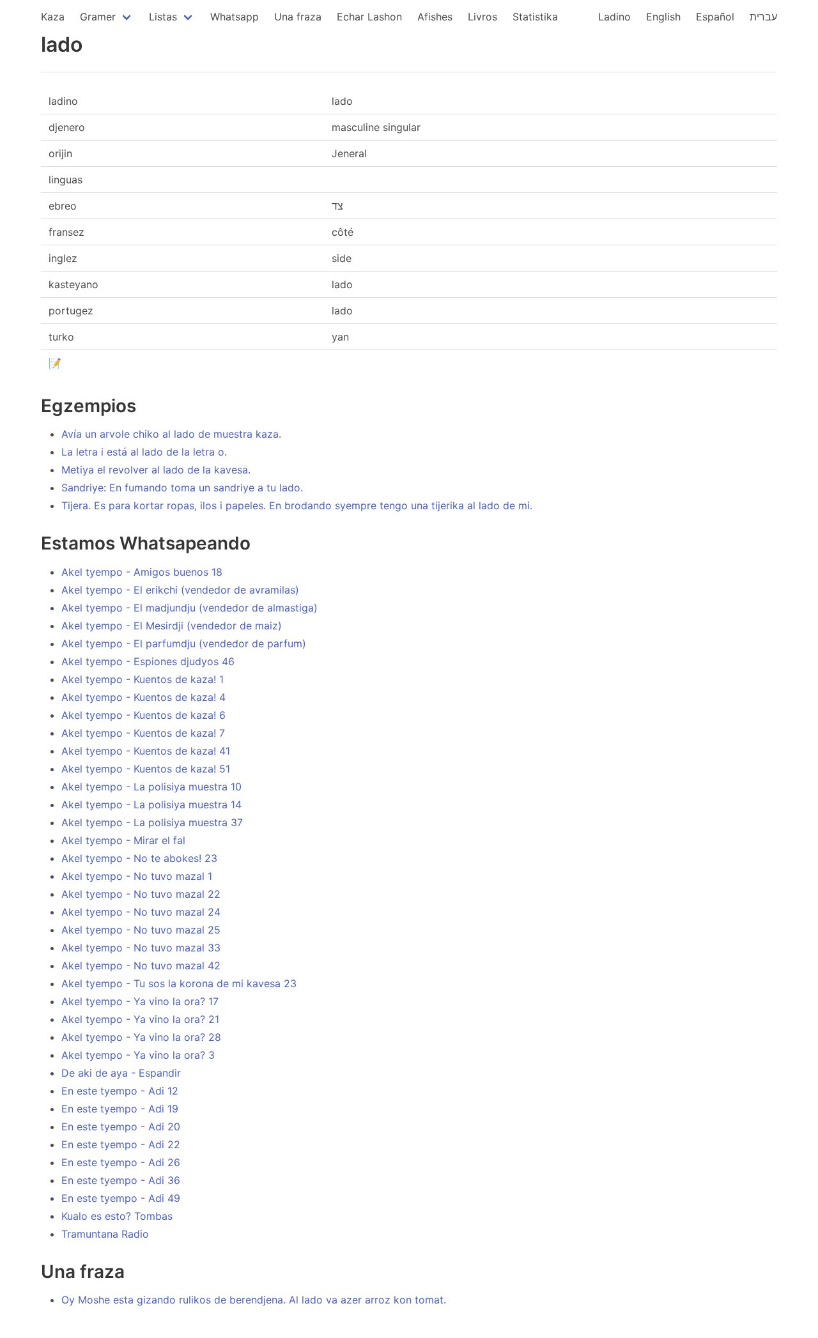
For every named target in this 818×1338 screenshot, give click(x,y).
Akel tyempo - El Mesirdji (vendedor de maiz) (171, 625)
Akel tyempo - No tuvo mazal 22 (140, 894)
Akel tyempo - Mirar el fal (123, 840)
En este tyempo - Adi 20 (120, 1126)
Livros (482, 16)
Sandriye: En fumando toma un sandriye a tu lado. (182, 487)
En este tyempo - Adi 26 (120, 1162)
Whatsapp (234, 16)
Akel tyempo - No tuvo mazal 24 (140, 911)
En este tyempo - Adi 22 (120, 1144)
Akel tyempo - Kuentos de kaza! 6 (143, 715)
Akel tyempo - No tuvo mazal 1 (136, 876)
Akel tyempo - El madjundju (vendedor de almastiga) (189, 607)
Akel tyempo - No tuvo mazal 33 (140, 947)
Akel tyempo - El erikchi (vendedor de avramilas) (180, 589)
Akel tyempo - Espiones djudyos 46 (148, 661)
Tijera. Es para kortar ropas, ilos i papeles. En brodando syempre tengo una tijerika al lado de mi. (296, 505)
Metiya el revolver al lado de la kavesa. (156, 469)
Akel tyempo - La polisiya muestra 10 (151, 786)
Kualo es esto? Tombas (117, 1216)
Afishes (434, 16)
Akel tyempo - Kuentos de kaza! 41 (145, 750)
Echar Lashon (369, 16)
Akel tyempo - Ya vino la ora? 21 (140, 1019)
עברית (763, 16)
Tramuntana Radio (105, 1233)
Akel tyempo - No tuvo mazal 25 (140, 929)
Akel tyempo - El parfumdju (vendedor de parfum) (183, 643)
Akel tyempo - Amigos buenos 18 (141, 571)
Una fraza (297, 16)
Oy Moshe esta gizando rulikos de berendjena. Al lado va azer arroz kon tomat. (253, 1299)
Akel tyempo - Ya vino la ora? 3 (138, 1055)
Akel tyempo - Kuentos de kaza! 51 (145, 768)
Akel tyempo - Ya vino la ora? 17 (140, 1001)
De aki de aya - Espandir (121, 1072)
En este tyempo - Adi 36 (120, 1180)
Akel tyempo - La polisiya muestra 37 (152, 822)
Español (715, 16)
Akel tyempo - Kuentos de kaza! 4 (143, 697)
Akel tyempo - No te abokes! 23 (139, 858)
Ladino (614, 16)
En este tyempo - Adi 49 (120, 1198)
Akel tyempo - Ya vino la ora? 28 (141, 1037)
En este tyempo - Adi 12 (119, 1090)
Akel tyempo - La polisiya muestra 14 (151, 804)
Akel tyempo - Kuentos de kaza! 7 (143, 733)
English (663, 16)
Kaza (53, 16)
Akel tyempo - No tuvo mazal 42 (140, 965)
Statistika (535, 16)
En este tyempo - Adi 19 (119, 1108)
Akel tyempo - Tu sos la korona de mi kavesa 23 (179, 983)
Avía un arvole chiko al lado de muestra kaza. (171, 433)
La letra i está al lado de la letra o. (144, 451)
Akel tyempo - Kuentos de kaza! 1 (142, 679)
